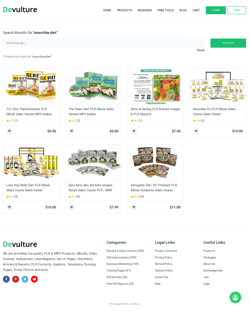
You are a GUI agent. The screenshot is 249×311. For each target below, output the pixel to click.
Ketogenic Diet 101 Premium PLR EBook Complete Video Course (154, 187)
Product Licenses (166, 250)
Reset (201, 50)
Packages (145, 10)
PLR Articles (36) (117, 277)
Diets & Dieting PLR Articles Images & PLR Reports (155, 111)
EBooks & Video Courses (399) (125, 250)
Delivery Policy (164, 270)
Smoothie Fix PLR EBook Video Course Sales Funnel (214, 111)
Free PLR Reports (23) (120, 283)
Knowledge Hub (213, 270)
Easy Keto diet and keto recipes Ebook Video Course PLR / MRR (90, 187)
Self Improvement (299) (121, 257)
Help (157, 283)
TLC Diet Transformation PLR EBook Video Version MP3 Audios (29, 111)
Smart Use (161, 277)
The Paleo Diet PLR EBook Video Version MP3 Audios (91, 111)
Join (237, 10)
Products (124, 10)
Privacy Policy (163, 257)
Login (216, 10)
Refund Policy (163, 263)
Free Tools (166, 10)
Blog (183, 10)
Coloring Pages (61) (119, 270)
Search (228, 43)
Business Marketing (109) (123, 263)
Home (107, 10)
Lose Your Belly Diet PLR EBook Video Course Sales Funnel (28, 187)
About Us (209, 263)
